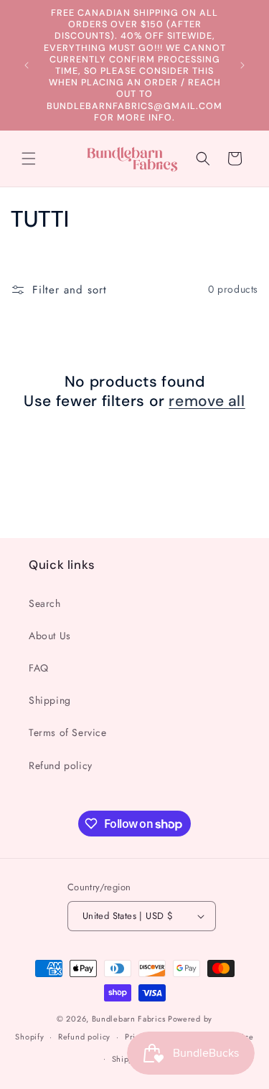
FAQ (39, 668)
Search (45, 603)
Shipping (50, 700)
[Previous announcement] (26, 65)
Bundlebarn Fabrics (129, 1018)
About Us (50, 635)
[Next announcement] (242, 65)
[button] (28, 158)
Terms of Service (68, 732)
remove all (207, 401)
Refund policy (61, 765)
